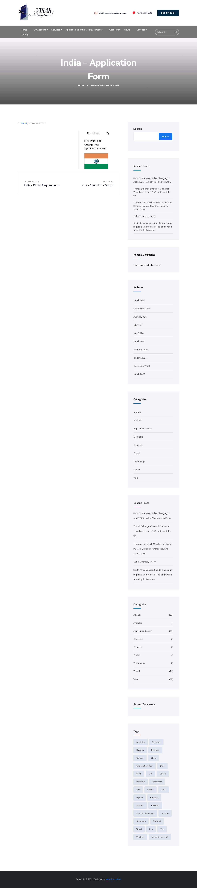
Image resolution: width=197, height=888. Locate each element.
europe (163, 774)
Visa (135, 477)
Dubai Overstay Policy (144, 216)
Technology (139, 461)
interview (140, 782)
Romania (155, 805)
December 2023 (141, 366)
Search (137, 128)
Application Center (142, 428)
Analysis (137, 420)
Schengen (141, 821)
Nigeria (139, 797)
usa (151, 829)
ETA (150, 774)
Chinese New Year (144, 766)
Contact (140, 29)
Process (140, 805)
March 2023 (139, 374)
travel (139, 829)
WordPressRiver (113, 879)
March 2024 (139, 341)
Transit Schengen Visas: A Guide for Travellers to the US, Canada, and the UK (152, 192)
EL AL (138, 774)
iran (138, 789)
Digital (136, 453)
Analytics (140, 742)
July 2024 (138, 325)
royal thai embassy (145, 813)
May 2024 (138, 333)
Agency (137, 412)
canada (139, 758)
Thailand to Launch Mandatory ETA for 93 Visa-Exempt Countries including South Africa (152, 206)
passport (154, 797)
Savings (165, 813)
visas (24, 123)
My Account (40, 29)
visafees (140, 837)
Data (162, 766)
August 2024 (139, 316)
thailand (157, 821)
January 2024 (140, 357)
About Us (114, 29)
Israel (163, 789)
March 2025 (139, 300)
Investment (157, 782)
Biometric (138, 436)
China (153, 758)
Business (137, 445)
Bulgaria (140, 750)
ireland (150, 789)
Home (24, 29)
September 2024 (141, 308)
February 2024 (140, 349)
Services (55, 29)
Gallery (24, 34)
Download (93, 133)
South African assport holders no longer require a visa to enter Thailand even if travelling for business (153, 227)
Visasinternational (160, 837)
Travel (136, 469)
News (127, 29)
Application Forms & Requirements (84, 29)
